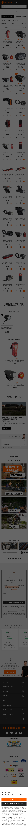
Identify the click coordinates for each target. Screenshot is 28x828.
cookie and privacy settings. (11, 794)
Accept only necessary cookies (14, 804)
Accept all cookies (12, 799)
